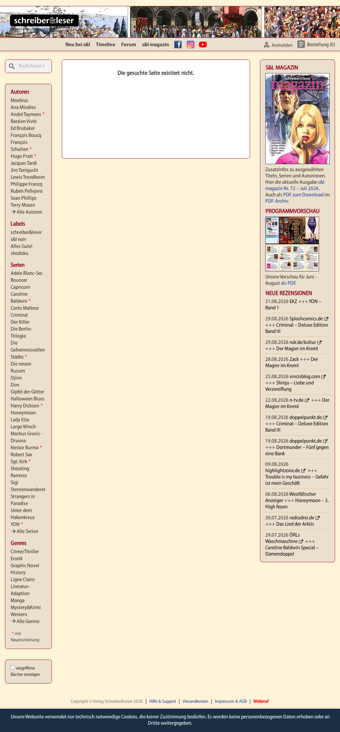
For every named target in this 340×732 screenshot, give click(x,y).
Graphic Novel (25, 566)
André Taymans (27, 114)
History (18, 572)
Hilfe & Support (162, 701)
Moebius (19, 100)
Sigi (14, 482)
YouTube (204, 45)
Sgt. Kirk (21, 462)
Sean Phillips (24, 198)
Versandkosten (195, 701)
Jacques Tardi (24, 163)
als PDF (288, 283)
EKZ (293, 301)
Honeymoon (23, 413)
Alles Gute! (22, 246)
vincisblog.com (305, 376)
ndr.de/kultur (303, 342)
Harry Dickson (26, 406)
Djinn (16, 378)
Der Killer (20, 322)
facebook (179, 45)
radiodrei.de (302, 518)
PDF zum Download (303, 195)
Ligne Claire (23, 579)
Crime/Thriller (25, 552)
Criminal (19, 315)
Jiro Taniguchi (24, 170)
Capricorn (20, 287)
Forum (128, 45)
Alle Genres (25, 621)
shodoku (19, 253)
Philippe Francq (26, 184)
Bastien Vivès (24, 121)
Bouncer (19, 280)
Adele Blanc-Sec (26, 273)
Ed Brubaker (23, 128)
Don (15, 385)
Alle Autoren (26, 212)
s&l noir (18, 239)
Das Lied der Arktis (295, 524)
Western (19, 614)
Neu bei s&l (77, 45)
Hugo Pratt (23, 156)
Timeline (105, 45)
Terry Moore (23, 205)
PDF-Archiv (276, 201)
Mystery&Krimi (26, 607)
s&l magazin (155, 45)
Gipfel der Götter (27, 392)
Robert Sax (21, 455)
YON (17, 524)
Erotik (17, 559)
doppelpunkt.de (306, 417)
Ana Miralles (23, 107)
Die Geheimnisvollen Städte (28, 350)
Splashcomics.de (306, 319)
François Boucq (26, 135)
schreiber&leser (26, 232)
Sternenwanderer (28, 489)
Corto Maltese (25, 308)
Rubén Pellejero (26, 191)
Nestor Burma (26, 448)
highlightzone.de (282, 470)
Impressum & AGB (231, 701)
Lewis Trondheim (28, 177)
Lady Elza (20, 420)
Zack (294, 359)
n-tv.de (296, 400)
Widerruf (261, 701)
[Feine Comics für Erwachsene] (44, 20)
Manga (18, 600)
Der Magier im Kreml (297, 349)
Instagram (192, 45)
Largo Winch (23, 427)
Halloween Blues (27, 399)
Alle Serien (24, 531)
